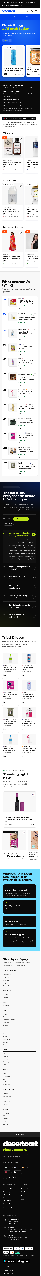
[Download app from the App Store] (23, 1261)
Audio (5, 1037)
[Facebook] (14, 1177)
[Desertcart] (8, 11)
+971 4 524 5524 (13, 1240)
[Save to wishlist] (20, 139)
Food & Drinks (25, 17)
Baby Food (6, 1000)
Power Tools (7, 1099)
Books (5, 1121)
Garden (5, 1104)
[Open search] (28, 11)
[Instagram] (5, 1177)
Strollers (6, 1005)
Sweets (5, 1025)
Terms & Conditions (11, 1266)
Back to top (20, 1134)
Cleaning (6, 1062)
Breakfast (6, 1022)
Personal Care (7, 974)
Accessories (7, 1034)
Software (6, 1124)
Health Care (7, 977)
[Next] (10, 40)
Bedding (5, 1056)
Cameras (6, 1045)
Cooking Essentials (9, 1020)
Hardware (6, 1093)
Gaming (5, 1042)
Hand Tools (6, 1101)
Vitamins (6, 980)
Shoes (5, 1074)
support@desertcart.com (17, 1232)
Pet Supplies (7, 1113)
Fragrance (6, 983)
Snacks (5, 1014)
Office (5, 1116)
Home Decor (14, 17)
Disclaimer (8, 1274)
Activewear (6, 1076)
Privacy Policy (9, 1270)
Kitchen (5, 1054)
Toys (4, 1002)
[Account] (32, 11)
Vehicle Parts (7, 1096)
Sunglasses (6, 1084)
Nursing (5, 997)
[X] (9, 1177)
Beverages (6, 1017)
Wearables (6, 1039)
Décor (5, 1065)
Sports (5, 1119)
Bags (4, 1079)
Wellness (4, 17)
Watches (6, 1082)
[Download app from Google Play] (9, 1261)
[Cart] (36, 11)
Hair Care (6, 985)
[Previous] (3, 40)
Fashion (35, 17)
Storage (5, 1059)
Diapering (6, 994)
